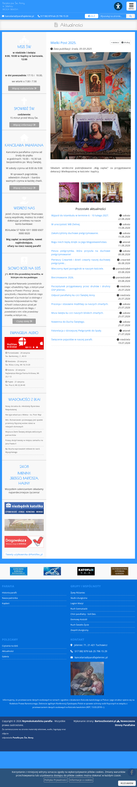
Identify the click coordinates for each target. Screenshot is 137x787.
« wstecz (115, 42)
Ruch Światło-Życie (80, 624)
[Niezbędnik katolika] (24, 507)
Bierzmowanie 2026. (62, 277)
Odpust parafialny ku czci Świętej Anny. (73, 295)
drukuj (126, 42)
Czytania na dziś (10, 645)
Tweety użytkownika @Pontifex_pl (24, 554)
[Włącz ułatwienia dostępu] (118, 6)
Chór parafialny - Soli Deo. (83, 614)
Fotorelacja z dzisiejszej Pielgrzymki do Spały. (76, 330)
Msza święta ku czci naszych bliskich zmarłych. (77, 312)
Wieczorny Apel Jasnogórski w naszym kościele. (77, 268)
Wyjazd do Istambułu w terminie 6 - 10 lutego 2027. (80, 215)
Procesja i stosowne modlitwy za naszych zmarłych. (79, 304)
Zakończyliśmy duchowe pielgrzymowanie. (75, 233)
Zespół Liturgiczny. (80, 630)
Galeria (5, 656)
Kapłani (5, 603)
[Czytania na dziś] (24, 524)
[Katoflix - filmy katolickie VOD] (78, 571)
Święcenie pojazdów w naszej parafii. (72, 339)
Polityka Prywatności (55, 779)
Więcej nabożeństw (23, 88)
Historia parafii (9, 592)
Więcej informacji (23, 124)
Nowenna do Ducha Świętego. (68, 321)
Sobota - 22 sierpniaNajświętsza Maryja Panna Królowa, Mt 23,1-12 (22, 373)
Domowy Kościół (79, 619)
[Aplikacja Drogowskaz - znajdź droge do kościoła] (24, 541)
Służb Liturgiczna (79, 598)
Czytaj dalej (23, 321)
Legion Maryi (77, 603)
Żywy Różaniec (78, 592)
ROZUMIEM (127, 783)
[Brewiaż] (111, 571)
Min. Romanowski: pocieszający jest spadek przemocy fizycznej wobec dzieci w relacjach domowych (24, 423)
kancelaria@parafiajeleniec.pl (19, 16)
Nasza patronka (10, 598)
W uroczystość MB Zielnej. (65, 224)
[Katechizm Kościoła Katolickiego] (11, 571)
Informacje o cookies (81, 779)
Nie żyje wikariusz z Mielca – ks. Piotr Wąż (23, 414)
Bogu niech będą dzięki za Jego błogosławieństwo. (79, 242)
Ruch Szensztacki (79, 608)
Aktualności (71, 25)
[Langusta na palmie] (44, 571)
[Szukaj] (130, 16)
